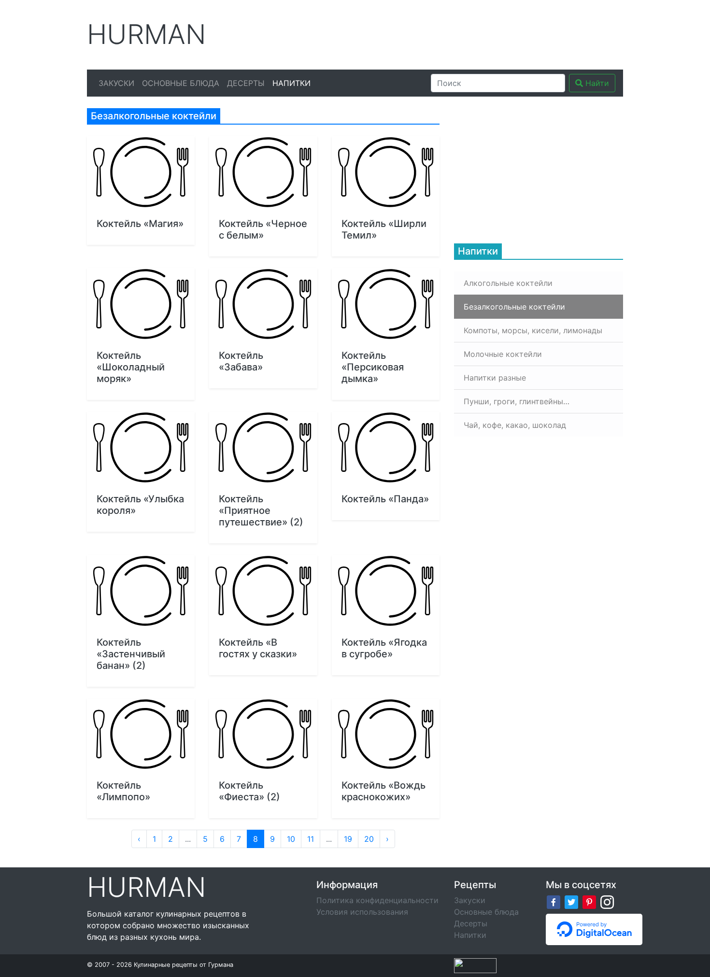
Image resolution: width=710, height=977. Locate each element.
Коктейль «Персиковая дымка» (372, 367)
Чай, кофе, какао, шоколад (515, 425)
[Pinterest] (589, 901)
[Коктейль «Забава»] (263, 304)
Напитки (291, 83)
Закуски (116, 83)
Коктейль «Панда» (385, 499)
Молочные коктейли (503, 354)
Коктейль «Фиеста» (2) (249, 791)
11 (310, 839)
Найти (596, 83)
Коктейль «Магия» (140, 223)
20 (369, 839)
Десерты (246, 83)
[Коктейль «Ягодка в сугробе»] (386, 591)
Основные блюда (180, 83)
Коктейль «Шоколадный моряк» (131, 367)
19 (348, 839)
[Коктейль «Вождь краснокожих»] (386, 734)
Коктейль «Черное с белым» (263, 229)
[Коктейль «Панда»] (386, 447)
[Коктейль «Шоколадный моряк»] (141, 304)
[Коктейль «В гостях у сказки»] (263, 591)
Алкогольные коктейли (508, 283)
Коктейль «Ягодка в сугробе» (384, 648)
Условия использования (362, 912)
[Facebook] (553, 901)
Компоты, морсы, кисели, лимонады (533, 330)
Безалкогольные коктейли (514, 307)
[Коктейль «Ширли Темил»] (386, 172)
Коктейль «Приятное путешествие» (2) (261, 510)
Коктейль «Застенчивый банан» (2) (131, 654)
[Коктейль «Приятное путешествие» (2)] (263, 447)
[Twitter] (571, 901)
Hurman (146, 34)
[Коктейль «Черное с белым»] (263, 172)
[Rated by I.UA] (475, 964)
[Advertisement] (446, 33)
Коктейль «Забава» (241, 361)
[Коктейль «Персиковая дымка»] (386, 304)
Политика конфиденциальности (377, 900)
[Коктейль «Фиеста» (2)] (263, 734)
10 (291, 839)
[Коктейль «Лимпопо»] (141, 734)
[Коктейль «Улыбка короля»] (141, 447)
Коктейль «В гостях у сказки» (258, 648)
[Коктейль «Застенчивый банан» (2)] (141, 591)
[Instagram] (607, 901)
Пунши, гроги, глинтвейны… (516, 401)
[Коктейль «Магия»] (141, 172)
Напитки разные (495, 377)
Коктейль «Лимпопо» (123, 791)
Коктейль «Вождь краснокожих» (383, 791)
